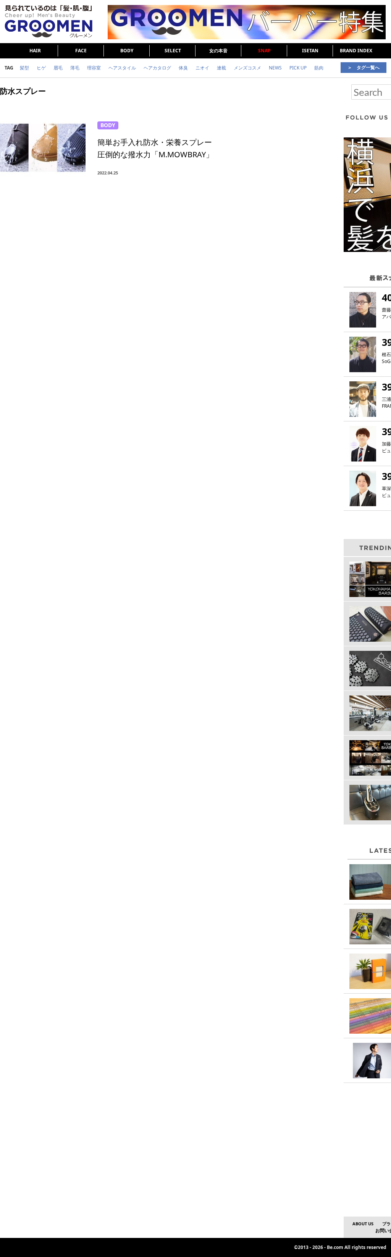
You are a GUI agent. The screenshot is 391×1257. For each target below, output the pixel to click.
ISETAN (310, 50)
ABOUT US (362, 1223)
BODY (126, 50)
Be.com (335, 1247)
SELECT (173, 50)
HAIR (35, 50)
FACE (81, 50)
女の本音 (218, 50)
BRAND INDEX (356, 50)
